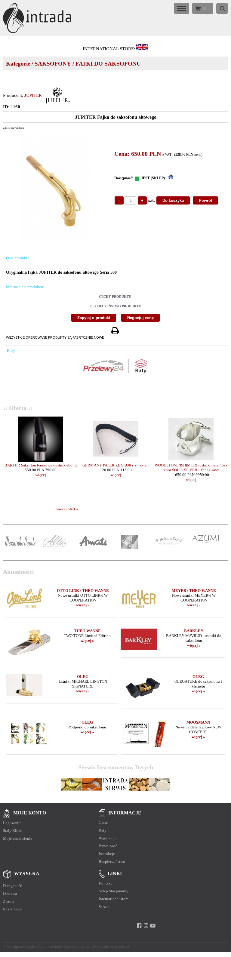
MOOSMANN (198, 722)
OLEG (82, 676)
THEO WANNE (87, 631)
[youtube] (152, 925)
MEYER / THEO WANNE (194, 590)
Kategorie (18, 63)
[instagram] (146, 925)
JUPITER (33, 95)
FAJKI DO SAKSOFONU (108, 63)
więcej (40, 474)
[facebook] (139, 925)
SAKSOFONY (53, 63)
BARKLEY (193, 631)
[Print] (115, 331)
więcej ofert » (67, 509)
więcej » (83, 605)
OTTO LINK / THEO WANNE (83, 590)
